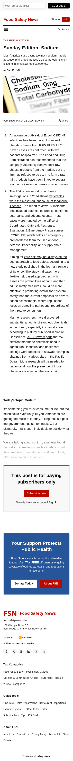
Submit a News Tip (14, 715)
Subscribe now (36, 493)
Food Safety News (40, 756)
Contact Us (22, 734)
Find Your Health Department (20, 702)
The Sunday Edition (16, 40)
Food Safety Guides (37, 671)
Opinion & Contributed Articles (21, 677)
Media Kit (54, 734)
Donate (7, 740)
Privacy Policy (39, 734)
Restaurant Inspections (52, 702)
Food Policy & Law (13, 671)
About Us (8, 734)
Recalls (59, 677)
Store (66, 734)
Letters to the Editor (36, 709)
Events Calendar (12, 709)
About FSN (51, 583)
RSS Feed (33, 715)
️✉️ (8, 637)
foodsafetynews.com (15, 620)
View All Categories (14, 683)
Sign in (53, 502)
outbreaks (47, 677)
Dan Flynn (13, 70)
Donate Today (24, 583)
